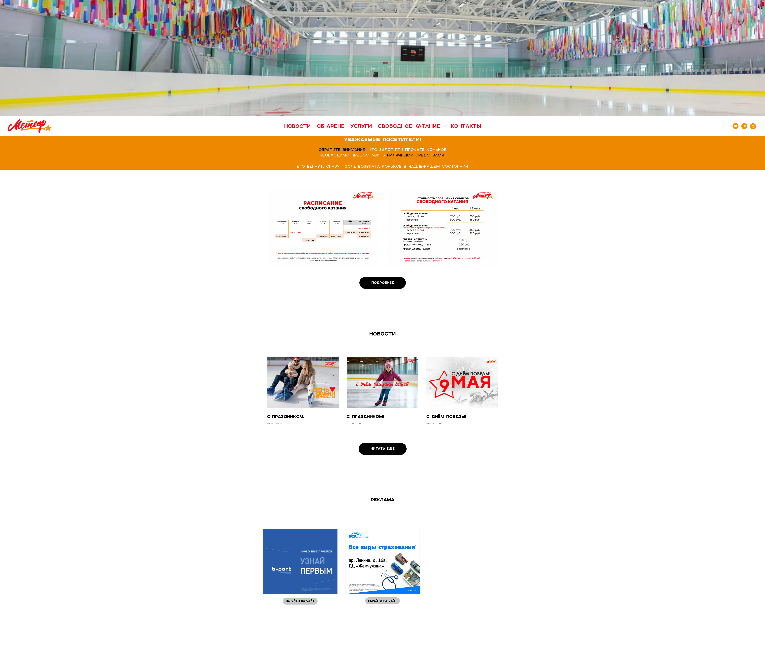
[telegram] (744, 126)
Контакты (466, 126)
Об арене (330, 126)
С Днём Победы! (446, 416)
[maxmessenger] (753, 126)
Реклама (382, 499)
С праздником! (285, 416)
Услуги (361, 126)
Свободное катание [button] (410, 126)
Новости (297, 126)
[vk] (736, 126)
